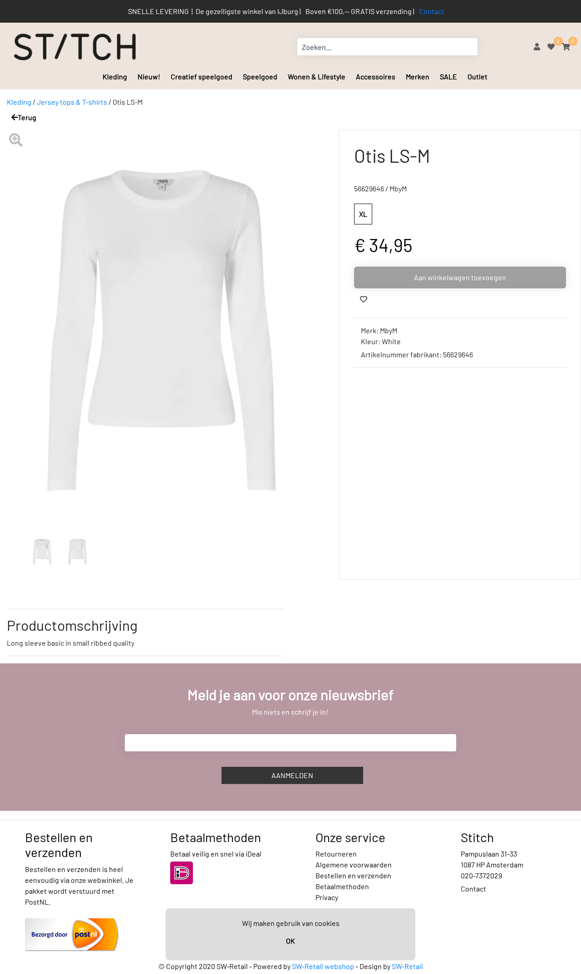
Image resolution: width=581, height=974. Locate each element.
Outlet (477, 76)
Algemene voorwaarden (353, 864)
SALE (448, 76)
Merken (417, 76)
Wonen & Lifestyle (316, 76)
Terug (27, 117)
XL (363, 213)
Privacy (326, 897)
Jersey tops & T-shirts (72, 101)
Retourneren (336, 853)
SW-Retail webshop (323, 966)
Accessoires (375, 76)
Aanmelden (292, 775)
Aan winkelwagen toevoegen (460, 277)
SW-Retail (407, 966)
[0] (551, 46)
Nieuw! (149, 76)
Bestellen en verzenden (353, 875)
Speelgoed (260, 76)
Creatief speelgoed (201, 76)
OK (290, 940)
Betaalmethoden (342, 886)
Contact (431, 11)
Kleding (115, 76)
